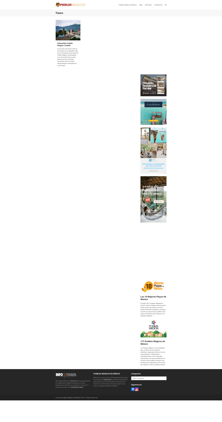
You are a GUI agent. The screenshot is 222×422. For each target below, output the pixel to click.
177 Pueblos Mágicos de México (152, 342)
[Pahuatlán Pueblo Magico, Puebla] (68, 30)
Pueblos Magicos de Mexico (71, 398)
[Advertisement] (153, 46)
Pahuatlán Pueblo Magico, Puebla (65, 44)
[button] (166, 5)
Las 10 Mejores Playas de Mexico (153, 298)
